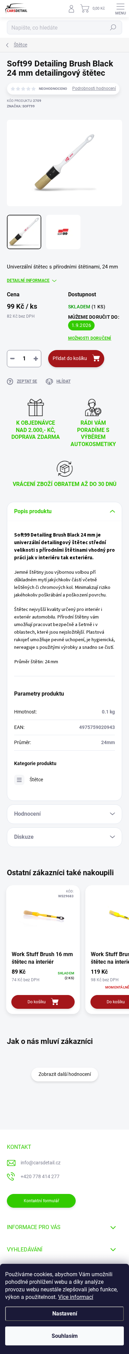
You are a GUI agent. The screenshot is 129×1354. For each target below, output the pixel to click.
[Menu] (120, 8)
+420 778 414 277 (40, 1176)
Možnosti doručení (89, 338)
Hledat (113, 27)
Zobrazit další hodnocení (65, 1074)
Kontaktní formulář (41, 1200)
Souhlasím (65, 1336)
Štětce (36, 779)
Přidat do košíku (70, 358)
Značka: (21, 106)
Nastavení (64, 1313)
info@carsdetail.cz (41, 1162)
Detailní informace (28, 280)
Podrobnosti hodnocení (94, 88)
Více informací (75, 1297)
